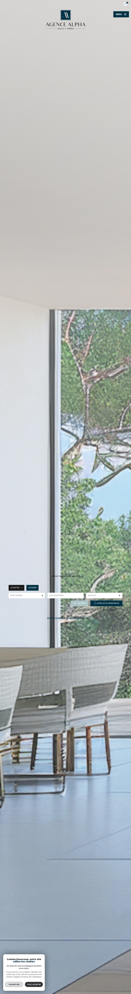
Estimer (32, 588)
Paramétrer (14, 984)
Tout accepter (34, 984)
